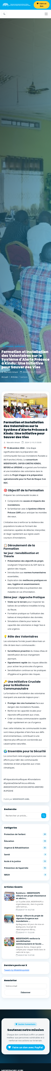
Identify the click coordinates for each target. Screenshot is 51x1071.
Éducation (25, 841)
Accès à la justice (25, 861)
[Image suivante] (44, 405)
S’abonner (25, 992)
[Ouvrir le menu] (46, 14)
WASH (25, 874)
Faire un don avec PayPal (27, 1047)
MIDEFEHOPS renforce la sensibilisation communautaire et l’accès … (30, 941)
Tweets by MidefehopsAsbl (16, 970)
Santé (25, 854)
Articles (14, 377)
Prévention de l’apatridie (25, 868)
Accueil (4, 377)
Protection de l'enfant (25, 834)
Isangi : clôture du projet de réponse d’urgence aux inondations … (29, 918)
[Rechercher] (43, 815)
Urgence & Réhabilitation (25, 847)
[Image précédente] (7, 405)
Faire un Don (42, 4)
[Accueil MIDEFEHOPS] (16, 5)
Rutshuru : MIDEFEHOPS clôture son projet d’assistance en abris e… (31, 896)
